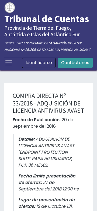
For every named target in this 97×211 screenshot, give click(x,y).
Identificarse (39, 63)
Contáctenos (75, 63)
